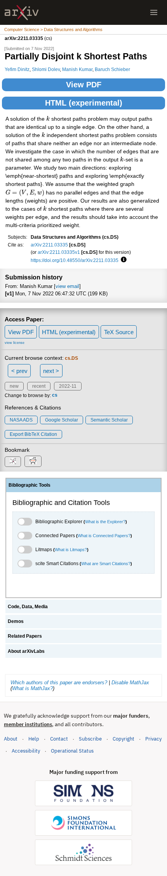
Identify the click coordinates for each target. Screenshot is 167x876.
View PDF (83, 84)
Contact (59, 738)
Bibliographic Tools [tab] (29, 485)
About (10, 738)
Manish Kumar (77, 69)
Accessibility (26, 751)
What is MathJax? (32, 688)
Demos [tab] (16, 621)
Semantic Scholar (109, 420)
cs (54, 395)
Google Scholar (61, 420)
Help (33, 738)
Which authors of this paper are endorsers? (58, 682)
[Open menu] (153, 12)
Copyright (123, 738)
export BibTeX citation (33, 434)
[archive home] (21, 12)
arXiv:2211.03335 (49, 244)
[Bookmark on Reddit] (33, 461)
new (14, 386)
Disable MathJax (130, 682)
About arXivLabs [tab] (26, 651)
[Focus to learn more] (122, 260)
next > (51, 371)
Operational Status (72, 750)
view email (67, 286)
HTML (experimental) (83, 103)
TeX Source (119, 332)
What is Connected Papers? (104, 535)
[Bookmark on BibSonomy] (13, 461)
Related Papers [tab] (25, 636)
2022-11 (68, 386)
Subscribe (90, 738)
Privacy (153, 738)
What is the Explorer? (105, 521)
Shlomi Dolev (46, 69)
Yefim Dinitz (17, 69)
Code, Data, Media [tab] (28, 606)
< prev (19, 371)
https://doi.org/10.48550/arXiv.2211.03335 (74, 260)
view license (14, 343)
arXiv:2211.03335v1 (59, 252)
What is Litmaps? (71, 549)
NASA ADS (21, 420)
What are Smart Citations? (105, 563)
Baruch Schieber (112, 69)
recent (38, 386)
